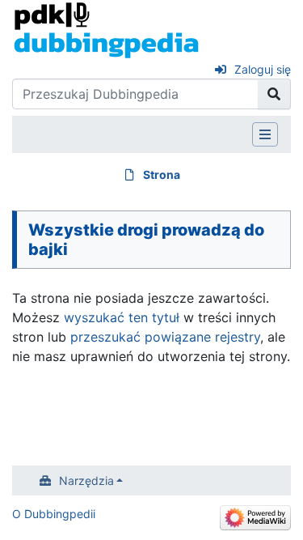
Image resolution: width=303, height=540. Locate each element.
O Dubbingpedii (53, 514)
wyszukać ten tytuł (121, 317)
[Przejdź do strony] (274, 94)
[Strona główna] (106, 29)
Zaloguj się (262, 69)
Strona (161, 174)
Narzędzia (86, 480)
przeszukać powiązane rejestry (165, 337)
